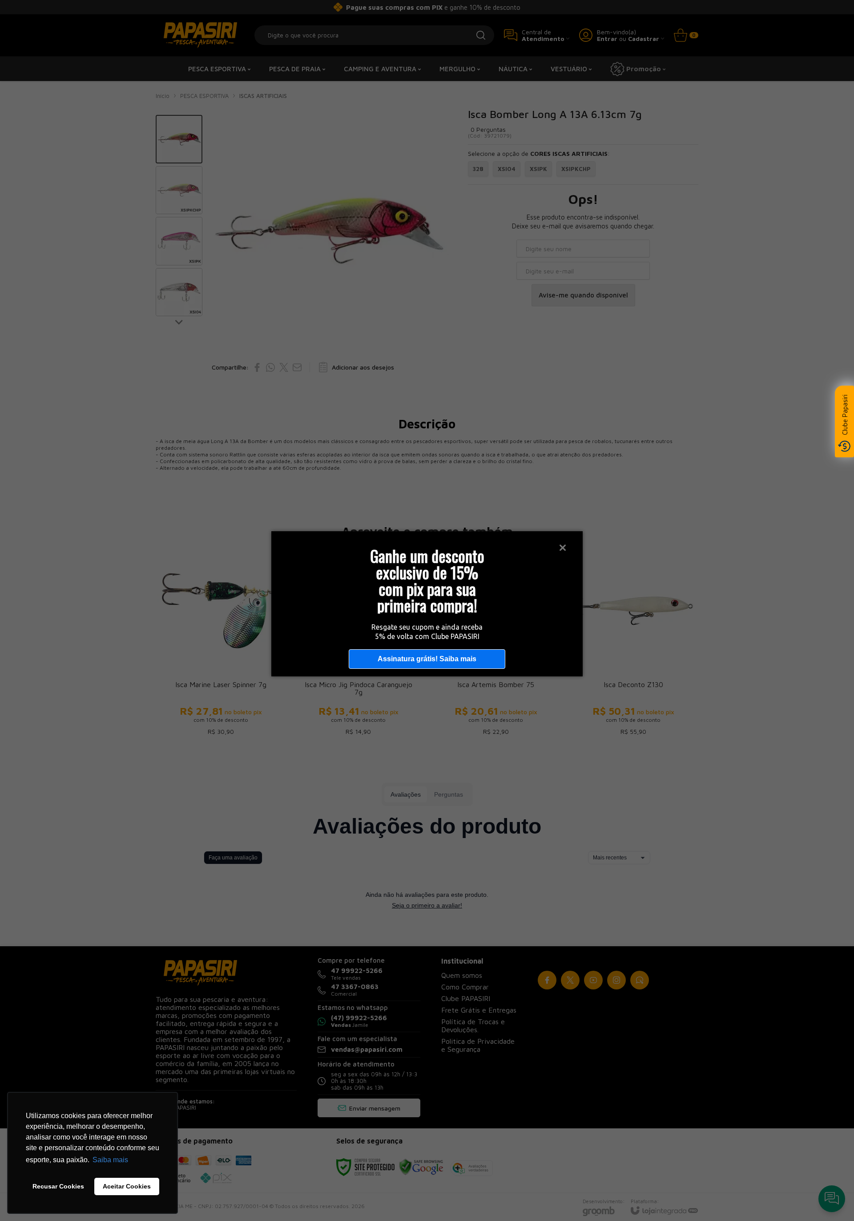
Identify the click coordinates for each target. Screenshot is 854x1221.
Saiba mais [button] (110, 1160)
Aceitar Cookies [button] (127, 1186)
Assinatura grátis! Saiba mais (427, 659)
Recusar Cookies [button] (58, 1186)
